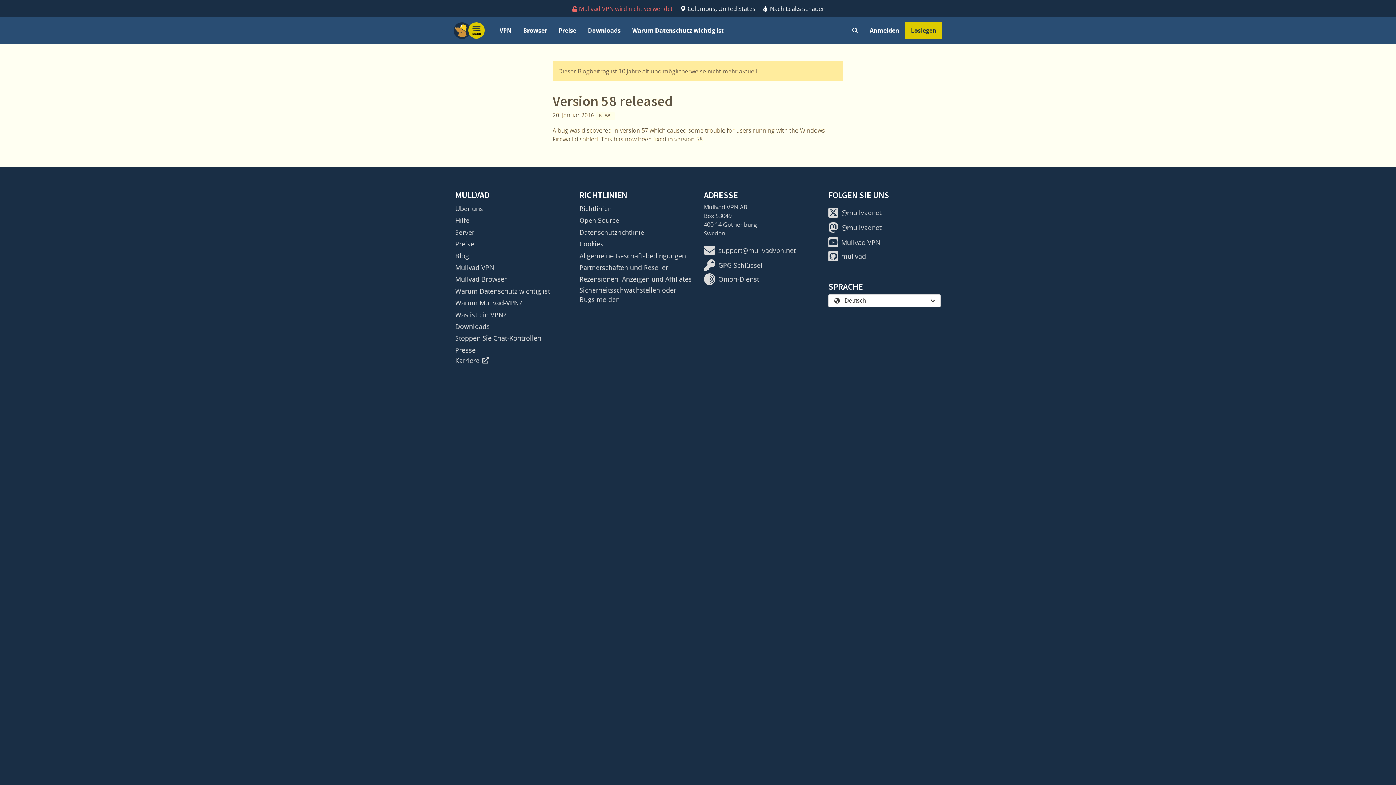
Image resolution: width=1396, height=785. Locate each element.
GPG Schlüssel (740, 265)
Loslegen (923, 31)
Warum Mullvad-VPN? (488, 302)
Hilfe (462, 220)
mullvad (853, 256)
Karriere (467, 360)
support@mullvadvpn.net (757, 250)
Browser (535, 31)
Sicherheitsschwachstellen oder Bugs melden (627, 295)
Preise (567, 31)
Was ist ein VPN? (480, 314)
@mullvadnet (861, 212)
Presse (465, 350)
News (605, 116)
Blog (462, 255)
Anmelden (884, 31)
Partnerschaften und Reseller (623, 267)
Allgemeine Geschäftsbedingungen (632, 255)
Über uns (469, 208)
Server (464, 232)
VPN (506, 31)
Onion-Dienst (738, 279)
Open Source (599, 220)
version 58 (688, 139)
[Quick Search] (855, 30)
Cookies (591, 243)
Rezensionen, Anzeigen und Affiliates (635, 279)
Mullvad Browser (481, 279)
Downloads (604, 31)
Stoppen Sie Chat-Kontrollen (498, 338)
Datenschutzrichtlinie (611, 232)
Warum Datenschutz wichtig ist (678, 31)
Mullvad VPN (474, 267)
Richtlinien (595, 208)
